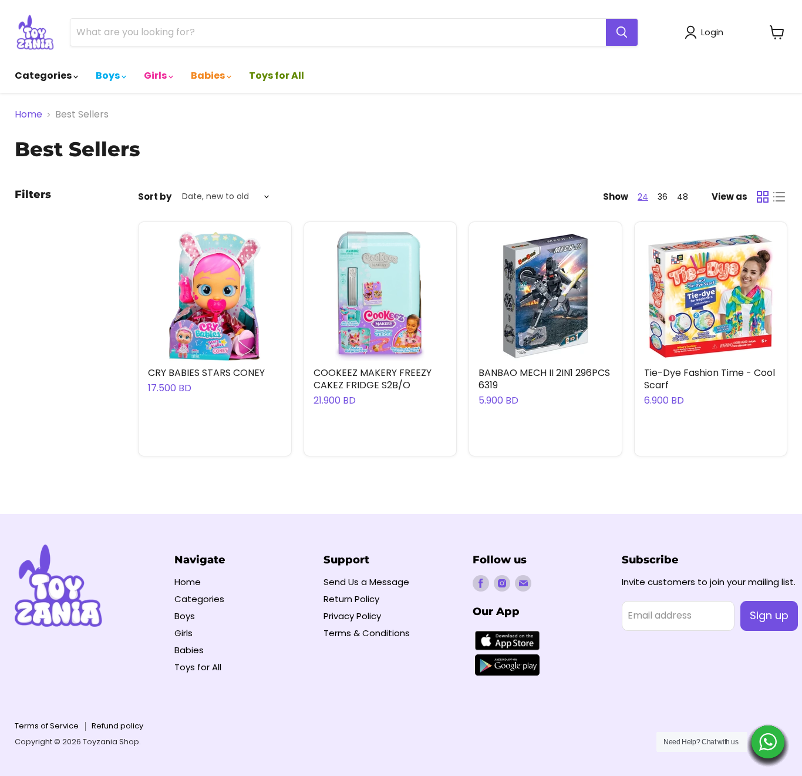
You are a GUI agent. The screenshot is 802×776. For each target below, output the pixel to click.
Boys (109, 75)
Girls (156, 75)
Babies (209, 75)
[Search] (622, 32)
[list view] (779, 197)
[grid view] (762, 197)
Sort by (154, 196)
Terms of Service (47, 725)
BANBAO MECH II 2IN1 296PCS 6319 (544, 379)
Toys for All (276, 75)
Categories (44, 75)
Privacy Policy (352, 616)
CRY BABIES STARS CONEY (206, 372)
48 (682, 197)
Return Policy (351, 599)
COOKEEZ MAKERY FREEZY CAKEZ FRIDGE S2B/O (373, 379)
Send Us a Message (366, 582)
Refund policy (117, 725)
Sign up (769, 615)
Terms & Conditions (367, 633)
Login (712, 32)
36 (663, 197)
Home (28, 114)
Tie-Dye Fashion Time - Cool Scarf (709, 379)
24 (643, 197)
